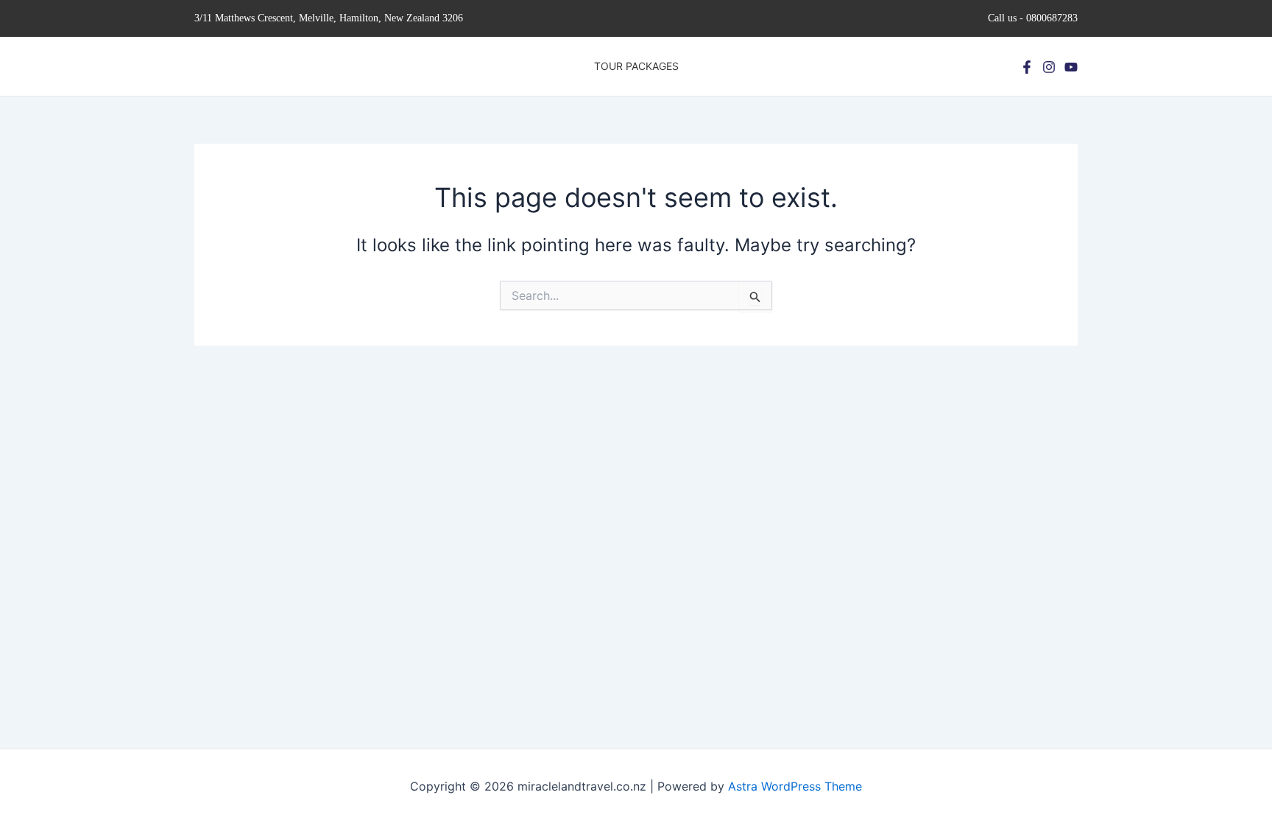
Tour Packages (636, 66)
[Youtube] (1071, 67)
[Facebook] (1027, 67)
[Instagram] (1049, 67)
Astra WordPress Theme (795, 786)
